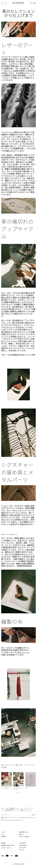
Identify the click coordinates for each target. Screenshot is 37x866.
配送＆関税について (23, 832)
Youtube (22, 847)
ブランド (3, 832)
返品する (21, 834)
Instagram (23, 845)
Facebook (22, 843)
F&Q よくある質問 (23, 836)
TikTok (21, 850)
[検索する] (5, 3)
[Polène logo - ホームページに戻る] (18, 2)
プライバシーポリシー (11, 820)
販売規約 (3, 843)
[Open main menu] (2, 3)
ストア (2, 834)
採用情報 (3, 836)
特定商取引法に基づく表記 (7, 845)
